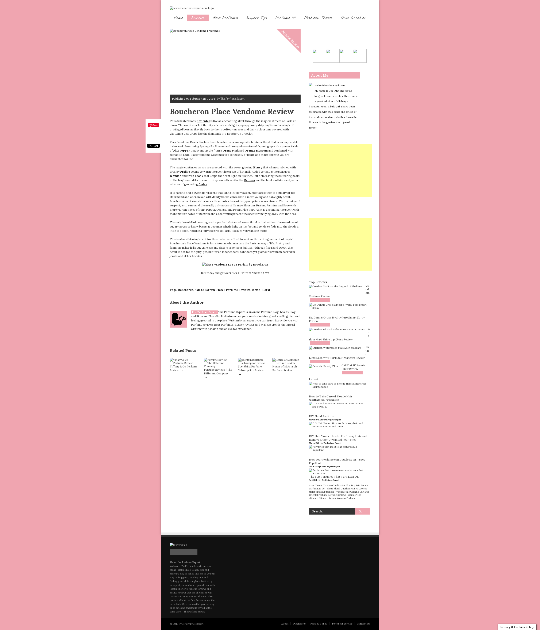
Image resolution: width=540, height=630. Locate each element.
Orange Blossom (256, 150)
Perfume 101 (285, 17)
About (284, 623)
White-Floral (261, 290)
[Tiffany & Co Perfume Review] (184, 362)
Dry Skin (355, 485)
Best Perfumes (225, 17)
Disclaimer (299, 623)
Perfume (323, 494)
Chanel (318, 485)
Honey (257, 167)
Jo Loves (360, 488)
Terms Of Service (342, 623)
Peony (199, 176)
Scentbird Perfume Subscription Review (251, 368)
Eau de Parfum (204, 290)
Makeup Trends (318, 17)
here (266, 273)
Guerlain (345, 488)
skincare (313, 498)
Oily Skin (364, 491)
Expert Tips (257, 17)
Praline (185, 171)
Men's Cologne (351, 491)
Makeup (321, 491)
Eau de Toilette (325, 488)
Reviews (197, 17)
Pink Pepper (181, 150)
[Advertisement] (340, 170)
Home (178, 17)
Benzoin (249, 180)
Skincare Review (327, 498)
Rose (186, 155)
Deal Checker (353, 17)
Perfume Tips (354, 494)
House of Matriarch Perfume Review (284, 368)
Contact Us (363, 623)
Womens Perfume (346, 498)
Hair (353, 488)
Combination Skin (341, 485)
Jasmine (175, 176)
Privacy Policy (318, 623)
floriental (203, 121)
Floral (220, 290)
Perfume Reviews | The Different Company (218, 371)
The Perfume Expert (204, 312)
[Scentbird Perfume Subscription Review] (252, 362)
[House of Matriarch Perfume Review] (286, 362)
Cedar (202, 184)
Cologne (327, 485)
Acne (311, 485)
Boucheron (185, 290)
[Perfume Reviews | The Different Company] (218, 366)
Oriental (313, 494)
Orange (228, 150)
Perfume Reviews (291, 39)
